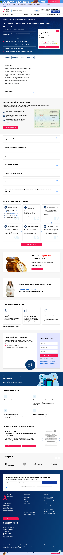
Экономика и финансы (23, 19)
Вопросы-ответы (28, 503)
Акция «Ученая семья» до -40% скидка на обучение (30, 316)
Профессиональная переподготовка (8, 15)
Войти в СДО (5, 6)
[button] (56, 458)
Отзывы (14, 4)
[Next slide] (59, 439)
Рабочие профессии (49, 505)
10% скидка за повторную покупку (10, 316)
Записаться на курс (49, 46)
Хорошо (55, 553)
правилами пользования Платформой (47, 361)
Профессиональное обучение (52, 14)
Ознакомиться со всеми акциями (11, 326)
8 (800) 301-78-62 (55, 9)
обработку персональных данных (46, 359)
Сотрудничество (31, 4)
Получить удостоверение (10, 127)
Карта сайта (26, 510)
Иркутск (36, 10)
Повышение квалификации (31, 14)
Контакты (38, 4)
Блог (10, 4)
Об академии (5, 4)
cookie (18, 552)
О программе (7, 57)
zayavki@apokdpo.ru (14, 213)
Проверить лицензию (13, 445)
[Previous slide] (43, 439)
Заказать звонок (56, 11)
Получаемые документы (18, 57)
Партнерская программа (29, 512)
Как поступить (30, 57)
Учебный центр (5, 19)
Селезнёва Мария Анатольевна (28, 289)
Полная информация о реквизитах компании (49, 514)
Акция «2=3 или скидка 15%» (50, 315)
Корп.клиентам (23, 4)
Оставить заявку (37, 269)
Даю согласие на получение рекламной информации (18, 487)
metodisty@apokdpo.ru (8, 510)
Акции (18, 4)
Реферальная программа (29, 514)
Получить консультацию (49, 355)
